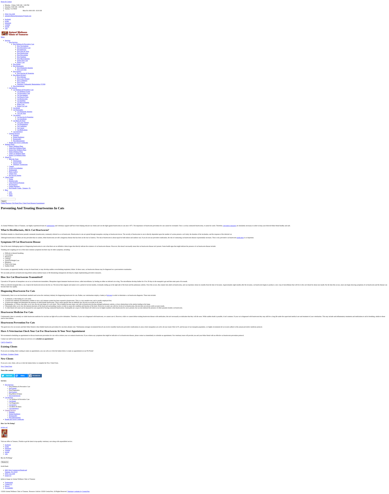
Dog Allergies (21, 77)
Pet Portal (15, 203)
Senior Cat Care (22, 106)
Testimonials (13, 170)
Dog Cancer (21, 82)
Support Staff (17, 163)
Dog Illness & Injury (19, 75)
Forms (11, 179)
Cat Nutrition (21, 101)
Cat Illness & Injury (19, 121)
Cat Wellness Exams (23, 91)
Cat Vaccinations (22, 95)
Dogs (10, 194)
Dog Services (13, 42)
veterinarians (50, 226)
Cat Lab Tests (21, 113)
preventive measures (229, 226)
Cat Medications (22, 130)
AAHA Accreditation (16, 168)
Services (7, 40)
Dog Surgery (17, 71)
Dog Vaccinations (22, 46)
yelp (6, 28)
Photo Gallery (13, 172)
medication (240, 237)
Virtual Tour (13, 173)
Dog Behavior (21, 49)
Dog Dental (16, 64)
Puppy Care (21, 62)
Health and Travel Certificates (18, 142)
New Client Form (25, 203)
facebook (8, 19)
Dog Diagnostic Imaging (25, 68)
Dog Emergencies (18, 86)
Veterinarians (17, 161)
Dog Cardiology (22, 80)
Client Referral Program (16, 183)
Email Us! (8, 475)
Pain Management (19, 141)
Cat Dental (16, 108)
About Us (8, 157)
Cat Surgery (17, 115)
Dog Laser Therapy (23, 79)
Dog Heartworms (22, 53)
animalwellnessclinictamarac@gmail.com (18, 16)
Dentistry (16, 135)
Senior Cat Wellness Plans (17, 155)
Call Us (3, 342)
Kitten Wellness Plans (16, 152)
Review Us (5, 462)
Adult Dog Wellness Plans (17, 148)
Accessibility (9, 488)
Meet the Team (13, 159)
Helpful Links (13, 181)
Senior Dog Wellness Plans (17, 150)
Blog (6, 190)
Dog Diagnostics (18, 66)
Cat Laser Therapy (23, 122)
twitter (7, 21)
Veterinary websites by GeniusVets (78, 491)
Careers (11, 166)
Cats (10, 192)
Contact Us (8, 484)
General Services (14, 133)
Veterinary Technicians (20, 164)
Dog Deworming (22, 55)
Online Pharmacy (14, 186)
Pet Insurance (13, 184)
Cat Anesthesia (22, 119)
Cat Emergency (18, 132)
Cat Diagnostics (18, 110)
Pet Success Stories (15, 175)
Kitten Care (20, 104)
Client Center (9, 177)
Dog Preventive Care (23, 48)
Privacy (7, 486)
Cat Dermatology (22, 124)
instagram (8, 23)
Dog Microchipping (23, 59)
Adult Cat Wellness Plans (17, 153)
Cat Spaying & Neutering (25, 117)
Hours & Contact (6, 2)
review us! (4, 427)
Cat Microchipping (23, 102)
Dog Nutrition (21, 57)
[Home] (15, 35)
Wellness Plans (9, 144)
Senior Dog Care (22, 60)
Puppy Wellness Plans (16, 146)
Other (11, 195)
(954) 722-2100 (10, 14)
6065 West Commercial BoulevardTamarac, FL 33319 (16, 471)
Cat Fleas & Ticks (22, 97)
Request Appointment (37, 203)
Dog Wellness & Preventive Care (23, 44)
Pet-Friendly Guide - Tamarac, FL (20, 188)
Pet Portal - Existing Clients (9, 354)
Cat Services (13, 88)
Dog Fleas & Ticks (23, 51)
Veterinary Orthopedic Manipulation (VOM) (31, 84)
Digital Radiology (18, 137)
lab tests (109, 295)
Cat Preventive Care (23, 93)
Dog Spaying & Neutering (25, 73)
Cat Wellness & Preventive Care (23, 90)
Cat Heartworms (22, 99)
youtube (7, 25)
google (7, 26)
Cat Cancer (20, 128)
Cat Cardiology (22, 126)
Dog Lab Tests (21, 70)
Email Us (9, 342)
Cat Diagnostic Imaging (24, 111)
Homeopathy (17, 139)
